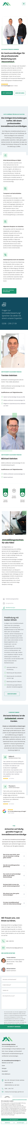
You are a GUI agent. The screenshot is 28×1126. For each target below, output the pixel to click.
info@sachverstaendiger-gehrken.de (14, 948)
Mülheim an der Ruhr (7, 1062)
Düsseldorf (5, 1071)
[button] (24, 3)
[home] (6, 3)
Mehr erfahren (19, 93)
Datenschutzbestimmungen (19, 1099)
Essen (3, 1065)
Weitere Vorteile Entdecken (8, 290)
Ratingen (4, 1068)
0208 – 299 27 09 (9, 323)
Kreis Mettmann (6, 1074)
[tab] (14, 599)
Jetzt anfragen (7, 93)
